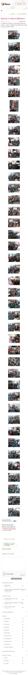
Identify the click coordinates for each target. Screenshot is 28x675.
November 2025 (8, 641)
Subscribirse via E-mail (21, 4)
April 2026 (7, 630)
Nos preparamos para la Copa (11, 599)
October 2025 (7, 644)
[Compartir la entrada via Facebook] (14, 521)
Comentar (21, 21)
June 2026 (7, 624)
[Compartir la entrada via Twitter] (13, 521)
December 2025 (8, 638)
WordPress (20, 672)
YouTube (6, 663)
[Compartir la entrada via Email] (16, 521)
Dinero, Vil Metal (7, 530)
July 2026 (7, 621)
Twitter (6, 657)
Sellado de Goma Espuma (9, 528)
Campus (13, 14)
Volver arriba (13, 673)
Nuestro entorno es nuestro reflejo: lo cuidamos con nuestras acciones (15, 590)
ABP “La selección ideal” (10, 607)
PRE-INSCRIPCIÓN (22, 14)
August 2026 (7, 618)
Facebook (7, 660)
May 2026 (7, 627)
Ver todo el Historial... (9, 647)
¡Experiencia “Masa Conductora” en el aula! (14, 603)
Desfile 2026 (8, 586)
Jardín (2, 21)
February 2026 (8, 635)
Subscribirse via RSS (21, 3)
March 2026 (7, 632)
